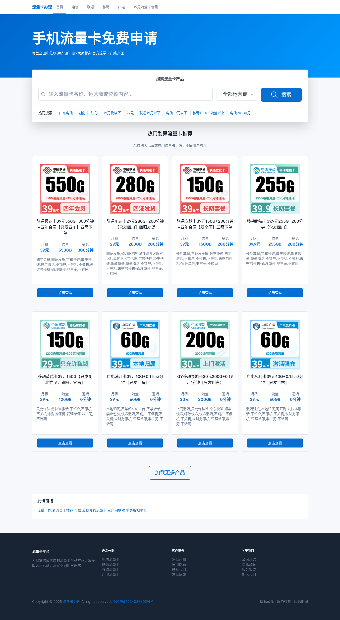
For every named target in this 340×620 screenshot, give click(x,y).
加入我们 (249, 574)
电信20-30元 (240, 113)
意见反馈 (179, 574)
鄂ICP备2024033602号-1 (133, 601)
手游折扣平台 (136, 510)
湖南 (81, 113)
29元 (130, 113)
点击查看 (65, 292)
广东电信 (66, 113)
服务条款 (249, 569)
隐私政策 (249, 564)
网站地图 (301, 601)
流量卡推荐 (64, 510)
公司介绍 (249, 559)
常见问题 (179, 559)
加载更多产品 (170, 473)
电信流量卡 (110, 559)
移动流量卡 (110, 569)
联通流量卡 (110, 564)
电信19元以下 (176, 113)
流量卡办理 (46, 510)
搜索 (286, 95)
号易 (77, 510)
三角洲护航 (116, 510)
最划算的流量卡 (94, 510)
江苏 (94, 113)
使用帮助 (179, 564)
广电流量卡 (110, 574)
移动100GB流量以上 (209, 113)
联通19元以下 (150, 113)
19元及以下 (112, 113)
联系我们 (179, 569)
